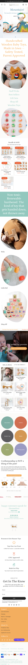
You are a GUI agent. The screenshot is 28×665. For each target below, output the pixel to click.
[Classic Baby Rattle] (7, 386)
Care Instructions (5, 611)
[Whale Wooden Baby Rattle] (21, 386)
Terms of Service (12, 602)
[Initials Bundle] (7, 181)
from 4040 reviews (13, 512)
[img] (14, 510)
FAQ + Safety (4, 619)
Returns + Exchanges (6, 616)
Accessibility (10, 651)
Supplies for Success (5, 632)
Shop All (14, 102)
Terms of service (13, 648)
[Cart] (26, 4)
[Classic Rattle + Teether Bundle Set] (7, 150)
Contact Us (3, 621)
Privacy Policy (4, 602)
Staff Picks (14, 91)
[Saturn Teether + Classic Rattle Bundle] (21, 150)
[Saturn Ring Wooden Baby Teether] (21, 371)
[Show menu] (1, 4)
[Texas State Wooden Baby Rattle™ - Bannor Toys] (14, 74)
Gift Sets (14, 98)
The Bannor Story (5, 627)
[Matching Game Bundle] (7, 166)
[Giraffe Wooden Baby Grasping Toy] (7, 402)
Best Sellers (14, 94)
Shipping (3, 614)
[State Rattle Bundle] (21, 166)
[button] (13, 530)
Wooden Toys (14, 105)
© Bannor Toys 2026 (5, 648)
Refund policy (20, 648)
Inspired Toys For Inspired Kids (20, 651)
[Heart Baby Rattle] (21, 402)
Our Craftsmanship (5, 630)
